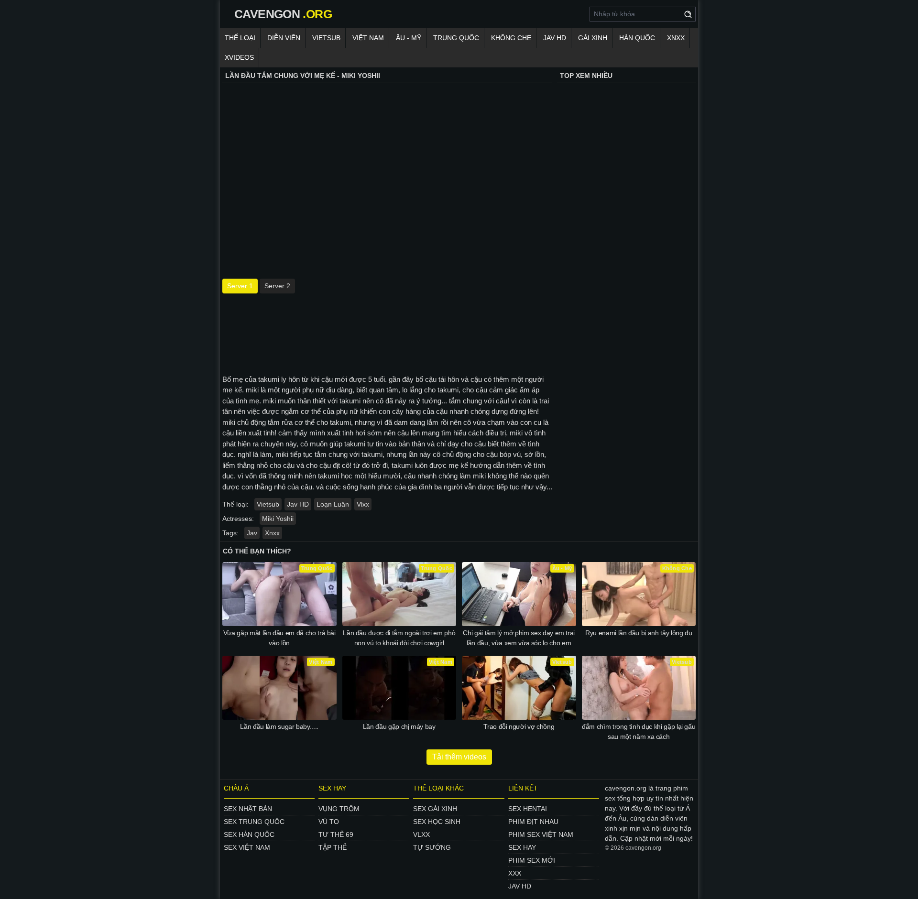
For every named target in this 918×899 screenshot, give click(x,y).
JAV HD (554, 38)
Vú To (328, 821)
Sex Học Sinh (436, 821)
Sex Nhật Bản (248, 808)
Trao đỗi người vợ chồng (518, 726)
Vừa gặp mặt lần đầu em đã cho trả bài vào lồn (279, 638)
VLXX (421, 834)
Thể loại (240, 38)
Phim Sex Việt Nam (540, 834)
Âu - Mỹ (408, 38)
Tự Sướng (432, 847)
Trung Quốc (456, 38)
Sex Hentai (527, 808)
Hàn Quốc (637, 38)
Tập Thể (332, 847)
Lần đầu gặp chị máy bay (399, 726)
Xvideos (239, 57)
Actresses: (238, 518)
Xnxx (676, 38)
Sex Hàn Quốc (249, 834)
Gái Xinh (592, 38)
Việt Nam (368, 38)
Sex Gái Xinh (435, 808)
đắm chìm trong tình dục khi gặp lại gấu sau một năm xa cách (638, 731)
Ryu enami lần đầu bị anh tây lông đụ (638, 633)
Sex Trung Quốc (254, 821)
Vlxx (363, 504)
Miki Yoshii (278, 518)
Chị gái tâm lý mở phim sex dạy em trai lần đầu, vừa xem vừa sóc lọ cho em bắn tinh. (519, 638)
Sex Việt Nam (247, 847)
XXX (514, 873)
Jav (252, 533)
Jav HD (298, 504)
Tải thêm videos (459, 757)
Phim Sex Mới (531, 860)
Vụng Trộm (339, 808)
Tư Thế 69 (335, 834)
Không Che (511, 38)
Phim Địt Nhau (533, 821)
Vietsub (326, 38)
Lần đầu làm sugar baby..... (279, 726)
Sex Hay (522, 847)
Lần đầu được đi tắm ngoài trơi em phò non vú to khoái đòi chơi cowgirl (399, 638)
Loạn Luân (333, 504)
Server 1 (240, 286)
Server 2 (277, 286)
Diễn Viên (283, 38)
